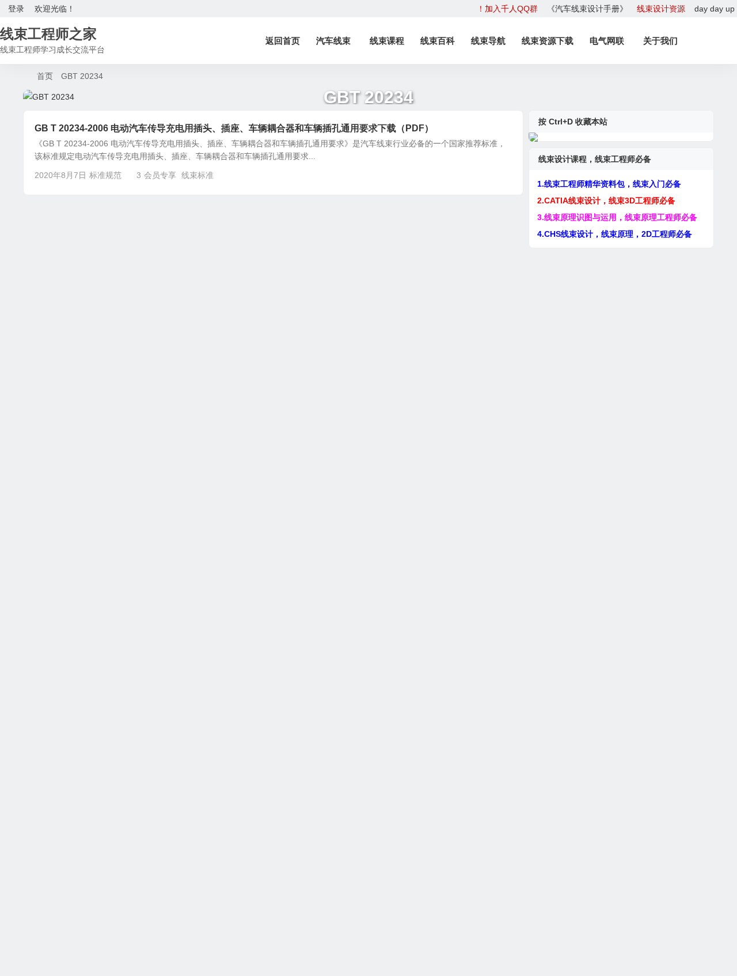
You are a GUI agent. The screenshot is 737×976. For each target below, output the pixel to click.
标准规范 (105, 175)
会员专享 (160, 175)
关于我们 (660, 41)
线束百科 (437, 41)
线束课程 (387, 41)
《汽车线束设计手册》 (587, 8)
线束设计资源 (661, 8)
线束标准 (197, 175)
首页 (45, 76)
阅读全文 (501, 174)
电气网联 (607, 41)
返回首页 (282, 41)
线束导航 (488, 41)
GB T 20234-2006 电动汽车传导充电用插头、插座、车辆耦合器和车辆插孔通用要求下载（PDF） (234, 128)
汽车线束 (333, 41)
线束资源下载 (547, 41)
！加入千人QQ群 (507, 8)
